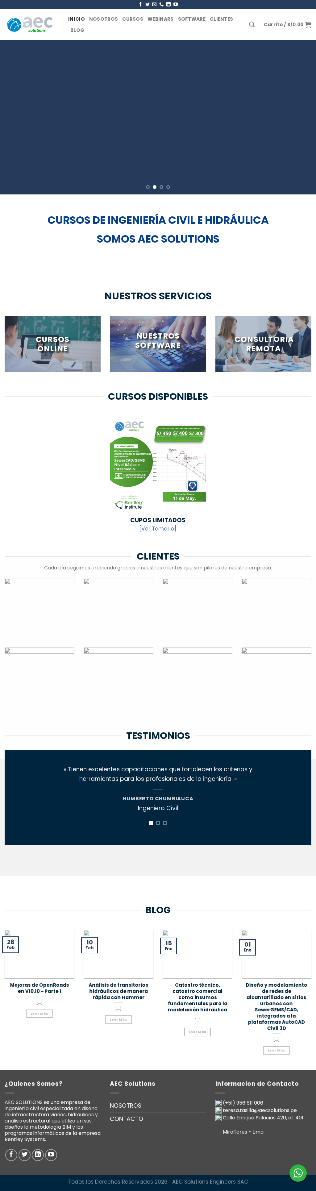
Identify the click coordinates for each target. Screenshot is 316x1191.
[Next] (301, 117)
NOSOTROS (103, 19)
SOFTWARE (192, 19)
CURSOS (132, 19)
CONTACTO (126, 1119)
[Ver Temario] (158, 528)
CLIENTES (221, 19)
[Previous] (14, 117)
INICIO (76, 19)
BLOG (77, 30)
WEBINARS (160, 19)
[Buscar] (252, 24)
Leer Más (39, 1013)
